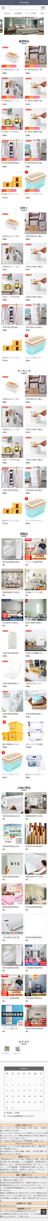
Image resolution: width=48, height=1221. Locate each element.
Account (7, 13)
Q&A (42, 13)
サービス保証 (30, 13)
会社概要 (18, 13)
